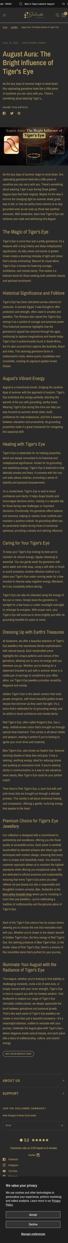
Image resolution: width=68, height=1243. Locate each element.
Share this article (15, 107)
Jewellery (14, 27)
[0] (63, 15)
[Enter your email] (61, 1125)
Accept (33, 1215)
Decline (33, 1224)
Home (5, 27)
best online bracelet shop (18, 1053)
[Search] (58, 15)
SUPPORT (10, 1093)
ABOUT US (11, 1080)
